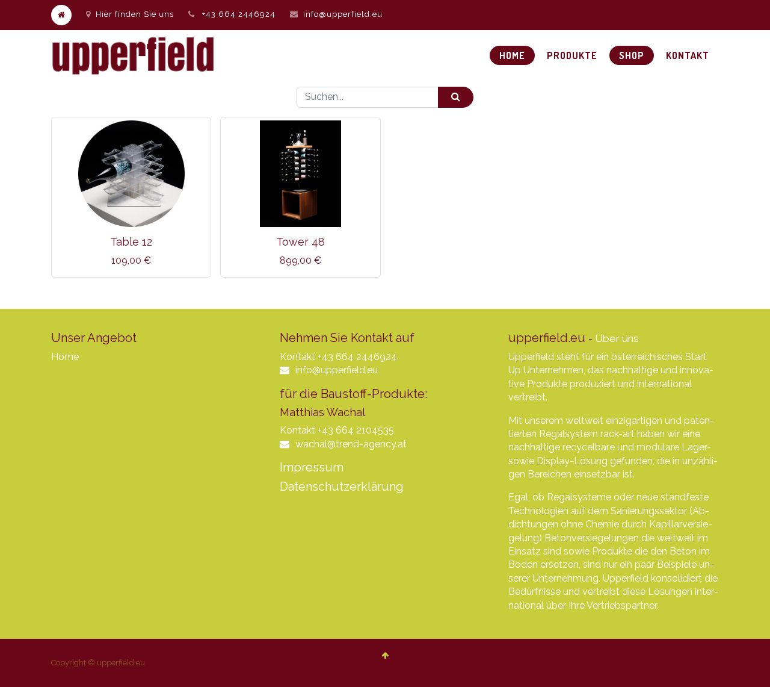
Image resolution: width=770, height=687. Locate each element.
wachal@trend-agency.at (351, 444)
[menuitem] (512, 55)
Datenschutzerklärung (342, 486)
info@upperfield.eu (343, 14)
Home (65, 356)
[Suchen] (455, 97)
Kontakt (297, 356)
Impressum (311, 467)
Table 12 (131, 241)
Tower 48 (300, 241)
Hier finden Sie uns (135, 14)
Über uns (617, 338)
